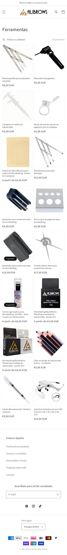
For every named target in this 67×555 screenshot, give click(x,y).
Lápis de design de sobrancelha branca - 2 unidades (47, 361)
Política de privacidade (17, 446)
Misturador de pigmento (44, 78)
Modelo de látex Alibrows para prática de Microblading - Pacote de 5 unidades (16, 173)
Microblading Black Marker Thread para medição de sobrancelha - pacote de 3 (45, 314)
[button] (3, 12)
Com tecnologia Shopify (39, 549)
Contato (10, 474)
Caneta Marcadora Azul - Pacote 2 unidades (16, 410)
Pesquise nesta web (16, 467)
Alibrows (28, 549)
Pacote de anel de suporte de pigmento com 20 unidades (46, 125)
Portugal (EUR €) (31, 526)
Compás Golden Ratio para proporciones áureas (45, 266)
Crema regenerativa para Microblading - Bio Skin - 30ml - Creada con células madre (15, 314)
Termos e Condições (16, 453)
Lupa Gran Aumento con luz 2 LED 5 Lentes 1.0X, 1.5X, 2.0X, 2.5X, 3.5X (48, 412)
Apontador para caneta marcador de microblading (16, 220)
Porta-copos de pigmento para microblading (47, 220)
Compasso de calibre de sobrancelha (12, 125)
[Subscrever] (57, 494)
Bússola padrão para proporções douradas (16, 79)
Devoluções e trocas (16, 460)
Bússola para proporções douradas (44, 172)
